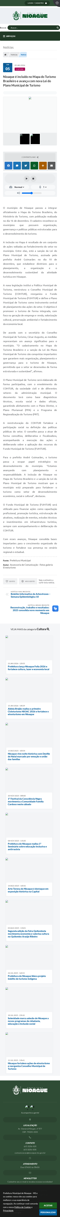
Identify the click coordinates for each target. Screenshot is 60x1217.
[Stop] (33, 179)
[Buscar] (57, 27)
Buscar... (4, 27)
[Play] (27, 179)
